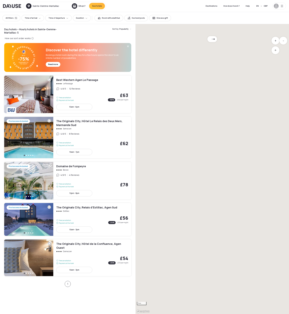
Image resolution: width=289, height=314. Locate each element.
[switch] (109, 18)
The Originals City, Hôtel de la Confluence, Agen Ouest (67, 257)
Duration (80, 18)
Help (248, 6)
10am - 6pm (74, 107)
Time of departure (56, 18)
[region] (212, 169)
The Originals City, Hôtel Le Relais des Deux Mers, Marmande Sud (67, 137)
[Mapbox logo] (143, 311)
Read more (53, 64)
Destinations (211, 6)
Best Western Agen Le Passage (67, 94)
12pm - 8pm (74, 193)
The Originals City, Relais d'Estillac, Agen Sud (67, 219)
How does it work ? (231, 6)
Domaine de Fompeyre (67, 180)
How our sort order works (18, 38)
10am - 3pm (74, 229)
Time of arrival (31, 18)
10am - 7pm (74, 152)
